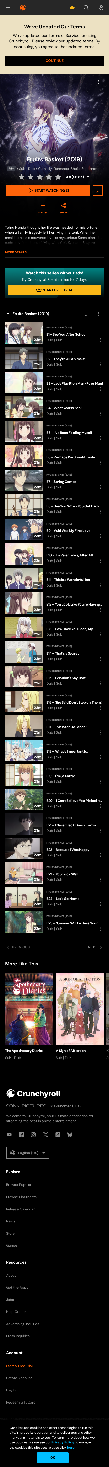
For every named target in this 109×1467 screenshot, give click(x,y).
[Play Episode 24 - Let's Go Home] (54, 897)
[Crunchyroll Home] (33, 1093)
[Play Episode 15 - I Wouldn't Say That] (54, 676)
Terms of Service (64, 35)
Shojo (75, 168)
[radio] (22, 176)
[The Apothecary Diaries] (29, 1016)
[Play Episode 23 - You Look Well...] (54, 873)
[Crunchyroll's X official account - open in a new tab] (46, 1135)
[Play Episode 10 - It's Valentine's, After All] (54, 554)
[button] (7, 7)
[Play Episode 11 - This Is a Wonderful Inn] (54, 578)
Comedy (45, 168)
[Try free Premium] (72, 7)
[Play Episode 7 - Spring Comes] (54, 480)
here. (70, 1447)
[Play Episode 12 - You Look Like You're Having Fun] (54, 603)
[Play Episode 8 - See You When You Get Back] (54, 505)
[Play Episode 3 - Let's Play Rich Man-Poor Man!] (54, 382)
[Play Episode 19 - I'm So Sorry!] (54, 775)
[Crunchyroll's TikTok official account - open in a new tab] (58, 1135)
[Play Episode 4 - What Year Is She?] (54, 407)
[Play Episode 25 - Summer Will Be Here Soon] (54, 922)
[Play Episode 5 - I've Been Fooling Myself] (54, 431)
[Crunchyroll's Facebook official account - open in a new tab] (21, 1135)
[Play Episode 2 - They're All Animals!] (54, 358)
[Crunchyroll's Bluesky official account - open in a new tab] (70, 1135)
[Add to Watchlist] (98, 190)
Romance (61, 168)
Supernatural (91, 168)
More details (16, 252)
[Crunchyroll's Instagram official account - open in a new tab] (33, 1135)
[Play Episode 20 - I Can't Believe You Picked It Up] (54, 799)
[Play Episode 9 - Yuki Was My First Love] (54, 529)
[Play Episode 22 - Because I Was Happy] (54, 848)
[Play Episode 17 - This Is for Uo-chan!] (54, 726)
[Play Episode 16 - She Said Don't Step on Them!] (54, 701)
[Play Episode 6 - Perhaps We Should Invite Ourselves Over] (54, 456)
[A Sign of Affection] (80, 1016)
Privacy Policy (62, 1442)
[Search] (86, 7)
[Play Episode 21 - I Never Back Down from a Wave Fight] (54, 824)
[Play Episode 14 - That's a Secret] (54, 652)
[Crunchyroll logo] (22, 7)
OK (52, 1457)
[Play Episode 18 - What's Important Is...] (54, 750)
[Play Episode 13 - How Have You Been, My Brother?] (54, 627)
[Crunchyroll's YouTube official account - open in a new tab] (9, 1135)
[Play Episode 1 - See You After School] (54, 333)
